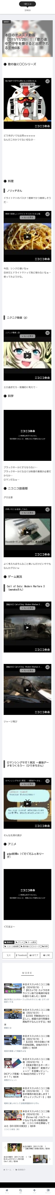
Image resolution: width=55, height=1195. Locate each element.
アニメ (20, 942)
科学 (46, 946)
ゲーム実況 (32, 942)
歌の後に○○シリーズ (31, 946)
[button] (49, 651)
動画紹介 (10, 942)
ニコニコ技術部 (12, 946)
